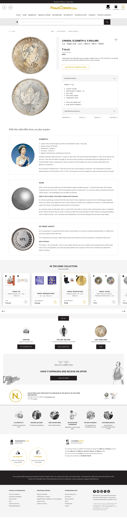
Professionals (68, 503)
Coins (24, 15)
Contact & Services (104, 15)
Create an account (42, 503)
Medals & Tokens (44, 15)
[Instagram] (105, 491)
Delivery (81, 117)
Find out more (63, 378)
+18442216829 (69, 2)
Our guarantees (69, 499)
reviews (35, 399)
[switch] (113, 397)
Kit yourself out (26, 347)
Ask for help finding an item (75, 67)
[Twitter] (98, 491)
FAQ (10, 501)
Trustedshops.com (49, 397)
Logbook (91, 15)
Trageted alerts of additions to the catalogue (49, 499)
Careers (67, 506)
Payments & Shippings (15, 496)
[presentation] (3, 311)
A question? (112, 117)
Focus (18, 15)
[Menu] (117, 393)
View (100, 347)
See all (63, 318)
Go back (13, 31)
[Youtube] (108, 491)
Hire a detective (63, 347)
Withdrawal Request (14, 506)
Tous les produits (61, 31)
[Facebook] (94, 491)
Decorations (57, 15)
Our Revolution (81, 15)
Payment (97, 117)
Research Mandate (42, 494)
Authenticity (68, 15)
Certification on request (43, 496)
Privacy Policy (12, 499)
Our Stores (68, 496)
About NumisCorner (70, 494)
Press (66, 501)
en (4, 7)
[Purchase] (55, 302)
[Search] (107, 22)
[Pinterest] (101, 491)
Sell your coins (41, 501)
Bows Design (103, 509)
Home (52, 31)
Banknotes (32, 15)
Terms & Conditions (14, 494)
